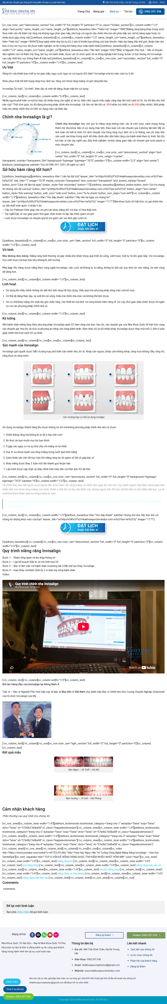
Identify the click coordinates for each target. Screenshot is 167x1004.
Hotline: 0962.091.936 (18, 996)
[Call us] (44, 935)
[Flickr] (56, 935)
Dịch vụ (114, 11)
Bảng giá (98, 11)
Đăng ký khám (137, 966)
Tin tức (128, 11)
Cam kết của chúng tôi (142, 949)
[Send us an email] (38, 935)
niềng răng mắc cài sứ (148, 865)
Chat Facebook (15, 989)
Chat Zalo (12, 981)
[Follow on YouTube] (50, 935)
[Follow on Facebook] (32, 935)
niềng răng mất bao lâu (35, 877)
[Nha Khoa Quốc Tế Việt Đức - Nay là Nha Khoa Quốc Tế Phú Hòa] (18, 11)
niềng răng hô (65, 861)
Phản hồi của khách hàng (143, 961)
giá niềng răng (30, 865)
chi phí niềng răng (109, 869)
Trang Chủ (83, 11)
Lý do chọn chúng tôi (141, 955)
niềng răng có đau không (71, 873)
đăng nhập (23, 912)
